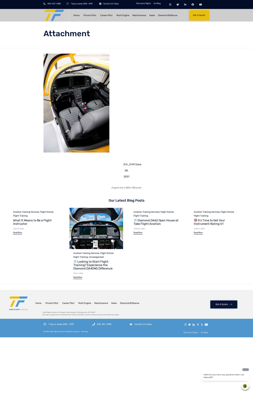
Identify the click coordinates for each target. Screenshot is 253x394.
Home (77, 15)
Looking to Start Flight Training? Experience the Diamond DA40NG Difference (93, 265)
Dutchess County (83, 315)
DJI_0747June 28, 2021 (126, 165)
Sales (152, 15)
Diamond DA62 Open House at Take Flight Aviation (156, 222)
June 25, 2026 (139, 229)
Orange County (54, 315)
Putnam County (97, 315)
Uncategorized (96, 257)
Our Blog (157, 3)
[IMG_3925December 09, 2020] (76, 151)
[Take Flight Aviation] (54, 15)
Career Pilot (106, 15)
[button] (199, 15)
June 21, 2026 (199, 229)
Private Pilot (90, 15)
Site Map (84, 331)
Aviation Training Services (26, 212)
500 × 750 (130, 187)
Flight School (46, 212)
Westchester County (69, 315)
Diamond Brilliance (167, 15)
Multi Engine (122, 15)
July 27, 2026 (18, 229)
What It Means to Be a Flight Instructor (32, 222)
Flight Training (20, 216)
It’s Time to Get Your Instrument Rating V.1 (209, 222)
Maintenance (139, 15)
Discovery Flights (143, 3)
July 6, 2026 (78, 273)
